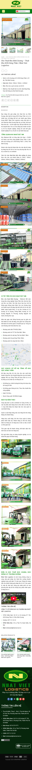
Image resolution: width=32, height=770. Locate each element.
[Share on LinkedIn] (17, 100)
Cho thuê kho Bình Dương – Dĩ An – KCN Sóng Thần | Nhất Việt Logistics (7, 656)
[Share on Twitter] (8, 100)
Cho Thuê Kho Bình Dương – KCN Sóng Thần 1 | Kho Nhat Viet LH (24, 656)
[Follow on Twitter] (11, 699)
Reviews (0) (4, 110)
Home (2, 57)
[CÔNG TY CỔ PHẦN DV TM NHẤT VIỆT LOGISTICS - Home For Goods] (16, 4)
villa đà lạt (28, 750)
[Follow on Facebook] (8, 699)
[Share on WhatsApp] (2, 100)
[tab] (16, 106)
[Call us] (17, 699)
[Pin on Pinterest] (14, 100)
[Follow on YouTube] (23, 699)
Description (4, 106)
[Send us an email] (14, 699)
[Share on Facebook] (5, 100)
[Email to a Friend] (11, 100)
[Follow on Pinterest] (20, 699)
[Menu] (3, 11)
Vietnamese (22, 11)
